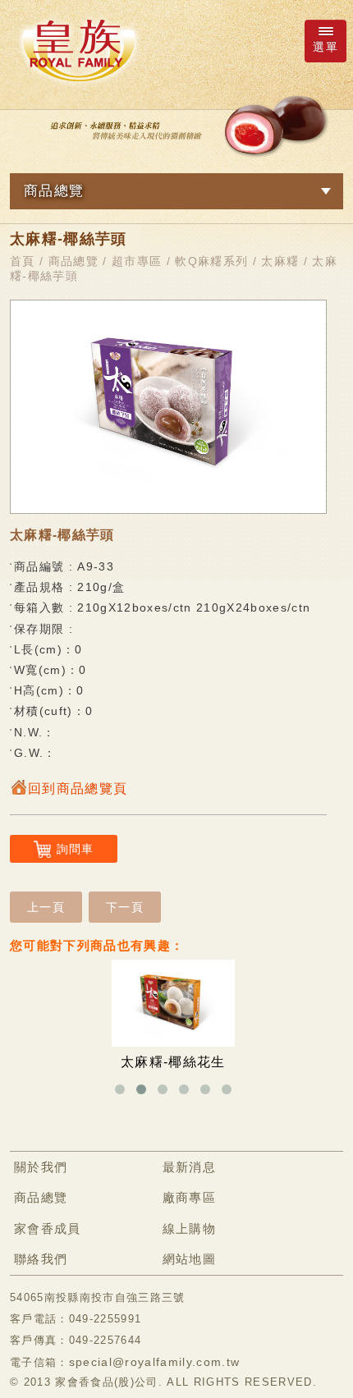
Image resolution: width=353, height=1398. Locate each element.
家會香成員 (47, 1228)
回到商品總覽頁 (77, 788)
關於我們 (40, 1167)
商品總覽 (73, 261)
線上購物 (189, 1228)
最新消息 (189, 1167)
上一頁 (46, 907)
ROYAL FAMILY (78, 50)
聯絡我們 (40, 1259)
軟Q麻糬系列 (211, 261)
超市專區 (137, 261)
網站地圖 (189, 1259)
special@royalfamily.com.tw (155, 1361)
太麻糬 (280, 261)
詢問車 (75, 848)
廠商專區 (189, 1197)
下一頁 (125, 907)
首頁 (22, 261)
